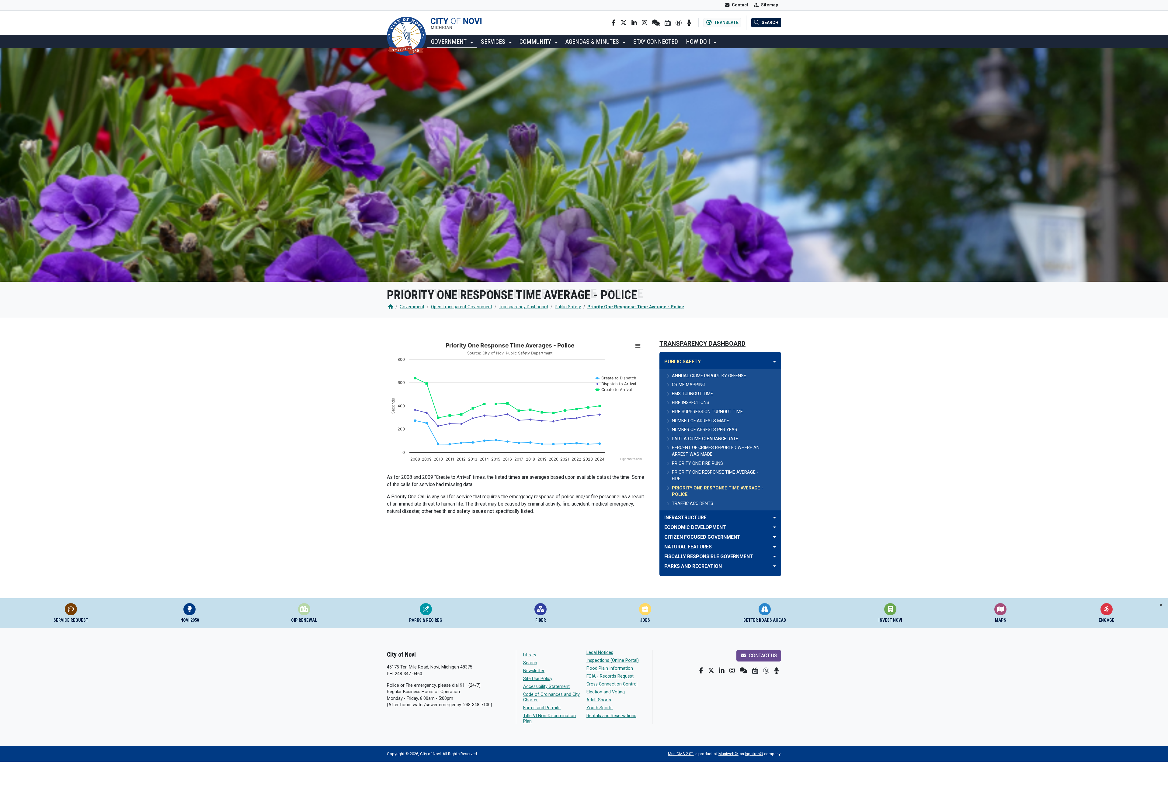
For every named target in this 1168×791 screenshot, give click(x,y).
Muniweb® (728, 753)
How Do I (698, 41)
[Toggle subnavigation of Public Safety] (774, 361)
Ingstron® (754, 753)
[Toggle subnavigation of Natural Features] (774, 546)
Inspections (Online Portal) (612, 660)
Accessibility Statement (546, 686)
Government (449, 41)
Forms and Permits (542, 707)
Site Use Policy (537, 678)
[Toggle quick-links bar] (1161, 605)
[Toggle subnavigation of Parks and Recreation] (774, 566)
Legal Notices (599, 652)
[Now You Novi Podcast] (689, 23)
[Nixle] (656, 23)
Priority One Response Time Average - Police (635, 306)
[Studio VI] (668, 23)
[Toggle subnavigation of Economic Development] (774, 527)
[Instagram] (644, 23)
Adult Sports (598, 700)
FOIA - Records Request (610, 676)
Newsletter (533, 670)
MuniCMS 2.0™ (680, 753)
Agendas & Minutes (592, 41)
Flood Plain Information (609, 668)
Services (494, 41)
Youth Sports (599, 707)
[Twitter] (623, 23)
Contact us (762, 655)
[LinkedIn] (634, 23)
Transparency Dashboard (523, 306)
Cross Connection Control (612, 684)
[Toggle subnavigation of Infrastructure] (774, 517)
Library (529, 655)
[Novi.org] (679, 23)
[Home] (390, 306)
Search (530, 662)
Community (536, 41)
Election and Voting (605, 692)
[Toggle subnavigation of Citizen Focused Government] (774, 537)
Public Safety (568, 306)
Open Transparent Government (461, 306)
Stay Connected (655, 41)
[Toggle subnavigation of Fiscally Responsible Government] (774, 556)
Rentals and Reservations (611, 715)
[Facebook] (614, 23)
